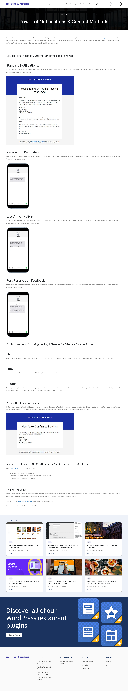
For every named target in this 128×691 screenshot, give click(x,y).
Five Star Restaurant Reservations (44, 663)
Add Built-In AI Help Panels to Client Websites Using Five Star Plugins (24, 583)
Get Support (115, 4)
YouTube (85, 665)
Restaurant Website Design (67, 4)
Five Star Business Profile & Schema (43, 673)
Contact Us (85, 668)
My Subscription (100, 4)
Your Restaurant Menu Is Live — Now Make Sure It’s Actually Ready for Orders (64, 583)
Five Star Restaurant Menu (44, 668)
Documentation (87, 662)
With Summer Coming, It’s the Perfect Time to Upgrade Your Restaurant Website (102, 583)
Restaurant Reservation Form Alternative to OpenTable (102, 547)
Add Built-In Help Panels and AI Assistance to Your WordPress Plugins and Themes (63, 547)
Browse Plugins (14, 635)
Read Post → (12, 553)
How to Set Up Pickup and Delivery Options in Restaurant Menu (24, 547)
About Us (83, 4)
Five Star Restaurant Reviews (44, 679)
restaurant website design (97, 38)
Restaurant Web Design (25, 501)
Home (62, 14)
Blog (90, 4)
